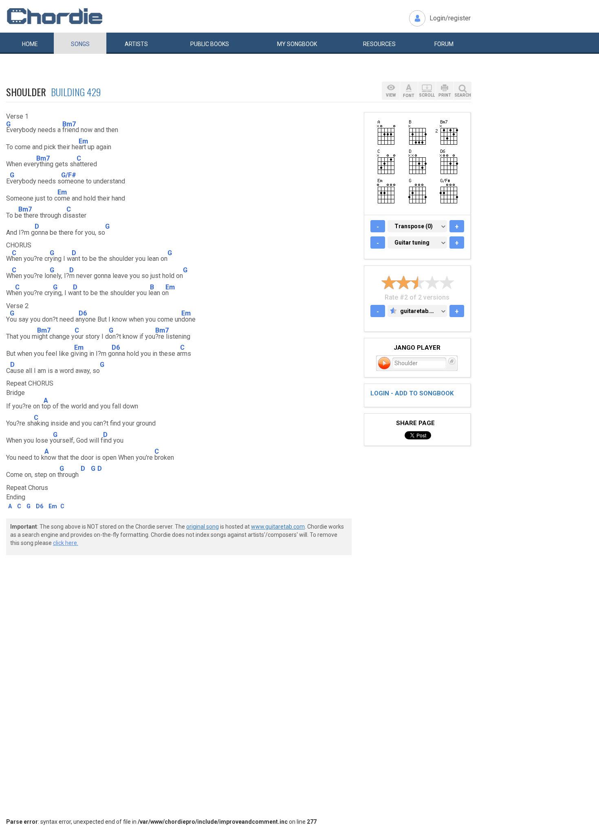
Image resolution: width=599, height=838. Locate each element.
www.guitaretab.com (278, 526)
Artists (136, 44)
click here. (65, 543)
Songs (80, 44)
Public (209, 44)
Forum (444, 44)
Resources (379, 44)
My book (297, 44)
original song (202, 526)
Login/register (450, 18)
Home (30, 44)
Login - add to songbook (412, 393)
